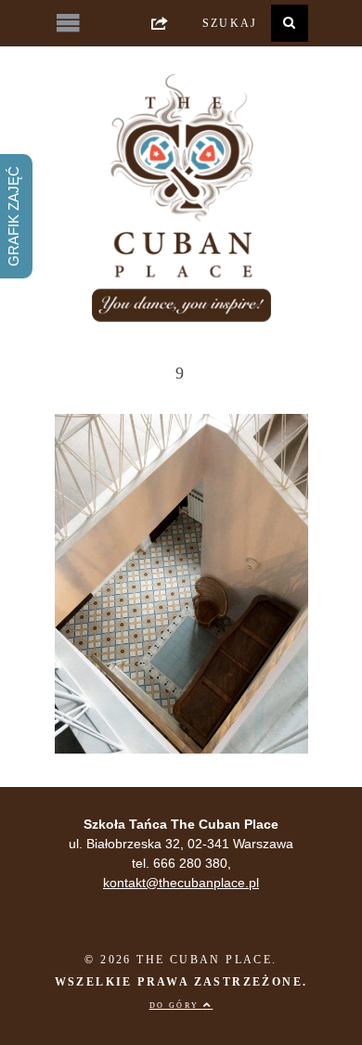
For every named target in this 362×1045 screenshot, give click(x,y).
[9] (181, 749)
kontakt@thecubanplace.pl (181, 882)
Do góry (176, 1005)
